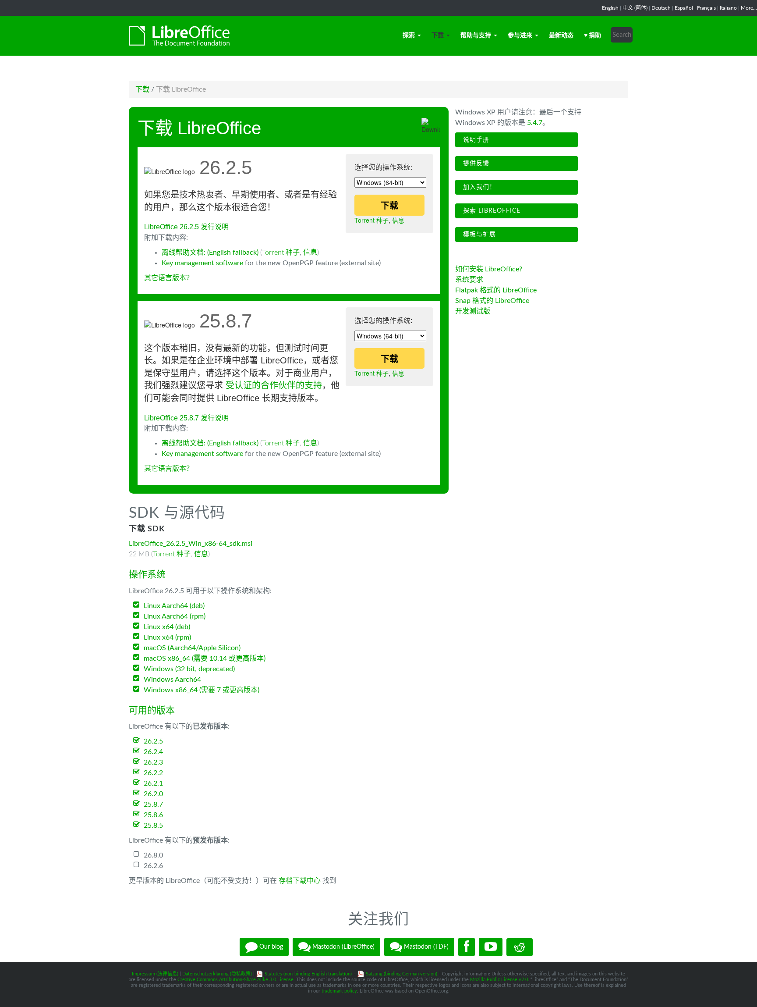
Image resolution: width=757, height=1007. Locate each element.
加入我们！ (478, 187)
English (610, 8)
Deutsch (661, 8)
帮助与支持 (475, 35)
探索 (409, 35)
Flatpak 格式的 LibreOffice (496, 290)
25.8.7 (153, 804)
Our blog (270, 947)
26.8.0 (153, 855)
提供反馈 (475, 163)
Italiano (728, 8)
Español (684, 8)
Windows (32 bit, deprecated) (189, 669)
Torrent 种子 (371, 220)
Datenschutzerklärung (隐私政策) (217, 973)
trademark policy (339, 991)
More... (749, 8)
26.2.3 (153, 762)
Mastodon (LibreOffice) (343, 947)
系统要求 (469, 279)
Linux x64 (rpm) (167, 637)
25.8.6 (153, 814)
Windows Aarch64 (172, 679)
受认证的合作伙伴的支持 (274, 385)
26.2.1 (153, 783)
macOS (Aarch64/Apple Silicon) (192, 647)
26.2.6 (153, 865)
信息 (398, 220)
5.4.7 (534, 122)
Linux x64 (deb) (167, 626)
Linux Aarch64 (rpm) (174, 616)
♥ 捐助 (592, 35)
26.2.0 (153, 793)
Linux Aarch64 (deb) (174, 605)
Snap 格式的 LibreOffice (492, 300)
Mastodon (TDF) (425, 947)
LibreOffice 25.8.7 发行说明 (186, 418)
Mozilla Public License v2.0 (499, 979)
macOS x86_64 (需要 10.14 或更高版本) (204, 658)
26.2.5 (153, 741)
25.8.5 (153, 825)
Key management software (202, 263)
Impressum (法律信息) (155, 973)
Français (706, 8)
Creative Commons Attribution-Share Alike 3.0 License (235, 979)
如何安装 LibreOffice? (488, 269)
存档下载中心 (300, 880)
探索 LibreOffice (490, 211)
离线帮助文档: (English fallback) (210, 252)
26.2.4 (153, 751)
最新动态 (561, 35)
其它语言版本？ (168, 277)
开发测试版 (472, 311)
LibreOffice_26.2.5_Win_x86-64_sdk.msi (190, 543)
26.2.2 (153, 772)
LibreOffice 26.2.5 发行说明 (186, 227)
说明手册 (475, 140)
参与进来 (520, 35)
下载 (438, 35)
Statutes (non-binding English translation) (308, 973)
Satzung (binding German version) (401, 973)
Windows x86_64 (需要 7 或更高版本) (201, 690)
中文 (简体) (635, 8)
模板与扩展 (478, 234)
